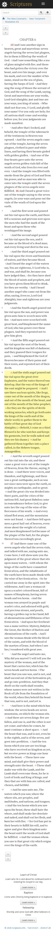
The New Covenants (16, 18)
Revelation (10, 21)
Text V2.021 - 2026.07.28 (39, 927)
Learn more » (28, 887)
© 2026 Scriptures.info (15, 927)
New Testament (37, 18)
